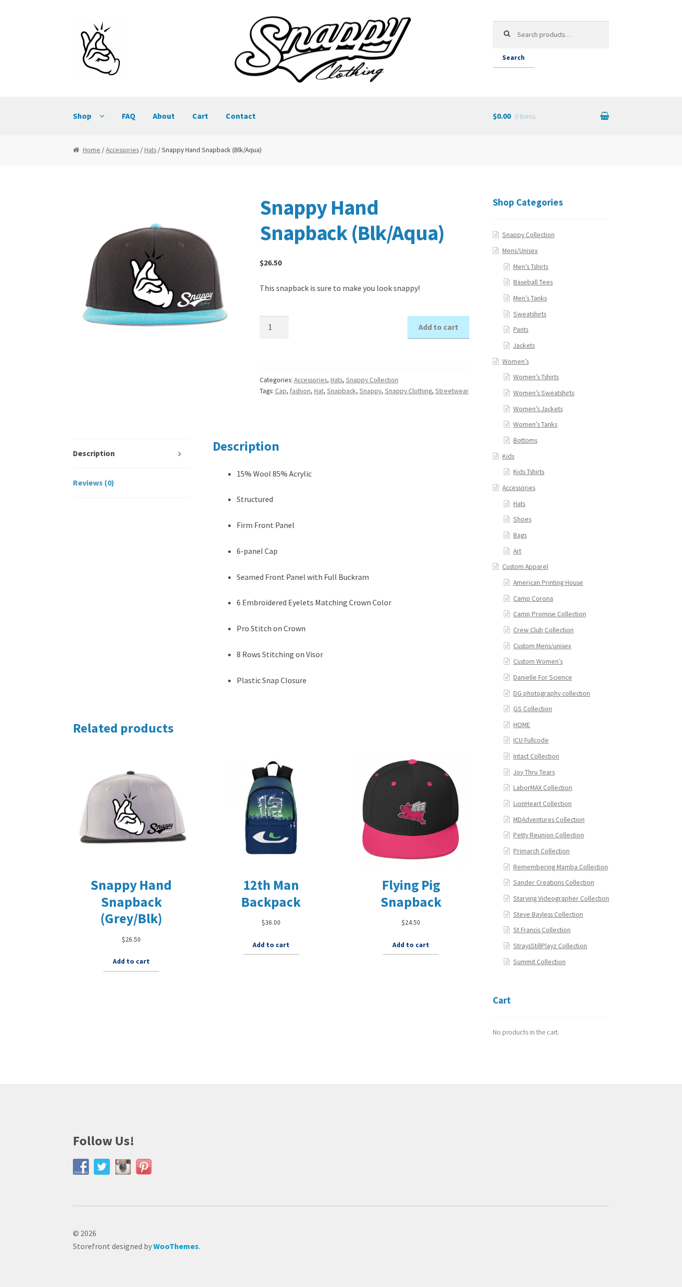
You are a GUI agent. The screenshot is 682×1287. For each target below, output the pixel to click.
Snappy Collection (372, 380)
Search (513, 57)
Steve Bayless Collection (548, 914)
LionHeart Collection (542, 803)
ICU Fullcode (531, 740)
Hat (319, 391)
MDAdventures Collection (549, 819)
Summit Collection (539, 962)
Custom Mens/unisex (542, 646)
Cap (281, 391)
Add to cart (438, 327)
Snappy (370, 391)
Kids (508, 456)
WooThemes (176, 1246)
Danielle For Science (542, 677)
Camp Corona (533, 598)
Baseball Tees (533, 282)
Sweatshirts (529, 314)
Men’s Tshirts (530, 266)
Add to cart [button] (131, 961)
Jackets (524, 345)
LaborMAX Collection (542, 787)
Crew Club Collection (543, 630)
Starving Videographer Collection (561, 898)
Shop (82, 116)
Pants (520, 329)
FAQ (128, 116)
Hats (150, 150)
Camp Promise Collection (549, 614)
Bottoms (525, 440)
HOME (521, 725)
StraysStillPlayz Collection (550, 946)
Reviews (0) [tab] (93, 483)
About (164, 116)
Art (517, 551)
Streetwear (452, 391)
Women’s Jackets (538, 409)
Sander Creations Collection (553, 882)
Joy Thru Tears (534, 772)
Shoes (522, 519)
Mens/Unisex (520, 251)
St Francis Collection (542, 930)
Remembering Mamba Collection (560, 867)
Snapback (341, 391)
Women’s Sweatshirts (543, 393)
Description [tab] (94, 453)
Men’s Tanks (530, 298)
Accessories (122, 150)
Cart (200, 116)
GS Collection (532, 709)
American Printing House (548, 582)
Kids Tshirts (528, 472)
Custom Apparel (525, 566)
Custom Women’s (538, 661)
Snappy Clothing (408, 391)
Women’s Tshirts (536, 377)
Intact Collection (536, 756)
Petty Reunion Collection (548, 835)
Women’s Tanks (535, 424)
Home (91, 150)
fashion (300, 391)
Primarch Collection (541, 851)
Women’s (515, 361)
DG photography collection (551, 693)
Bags (520, 535)
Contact (241, 116)
